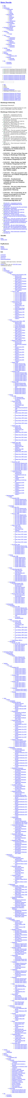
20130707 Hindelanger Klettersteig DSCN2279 (14, 79)
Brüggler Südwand (16, 702)
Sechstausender (9, 22)
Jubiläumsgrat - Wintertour (18, 885)
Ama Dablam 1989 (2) (17, 640)
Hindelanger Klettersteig (9, 89)
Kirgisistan (11, 17)
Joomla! (2, 264)
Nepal (10, 11)
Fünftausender (9, 28)
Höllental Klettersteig (17, 791)
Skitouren (11, 41)
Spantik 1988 (15, 556)
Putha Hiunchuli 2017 (17, 569)
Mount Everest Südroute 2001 (19, 340)
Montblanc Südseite (16, 947)
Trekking (5, 31)
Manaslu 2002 (15, 381)
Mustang (14, 691)
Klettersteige (12, 39)
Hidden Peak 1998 (16, 442)
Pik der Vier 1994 (16, 642)
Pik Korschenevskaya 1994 (18, 593)
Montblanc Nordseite (17, 929)
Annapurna (14, 688)
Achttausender (9, 9)
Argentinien (12, 23)
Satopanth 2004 (15, 498)
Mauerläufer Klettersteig (17, 834)
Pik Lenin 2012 (15, 507)
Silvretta (14, 1013)
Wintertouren (9, 40)
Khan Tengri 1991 (16, 525)
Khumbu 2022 (15, 681)
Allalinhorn (14, 969)
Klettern (8, 36)
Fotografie (5, 53)
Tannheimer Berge (16, 1034)
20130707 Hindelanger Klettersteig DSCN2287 (14, 78)
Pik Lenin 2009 (15, 513)
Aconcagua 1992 (16, 606)
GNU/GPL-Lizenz (17, 264)
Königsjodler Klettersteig (17, 824)
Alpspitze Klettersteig (17, 748)
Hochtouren (9, 44)
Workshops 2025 (13, 55)
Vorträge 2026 (4, 239)
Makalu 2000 (15, 362)
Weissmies (14, 977)
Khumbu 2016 (15, 675)
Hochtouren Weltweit (8, 27)
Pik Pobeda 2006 (16, 544)
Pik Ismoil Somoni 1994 (17, 583)
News (4, 6)
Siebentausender (10, 14)
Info (4, 61)
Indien (10, 15)
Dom (13, 1000)
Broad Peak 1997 (16, 461)
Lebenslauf (8, 62)
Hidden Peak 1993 (16, 425)
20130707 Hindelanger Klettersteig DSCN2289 (14, 75)
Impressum (3, 257)
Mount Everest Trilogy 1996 (18, 321)
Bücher (5, 52)
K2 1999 (14, 396)
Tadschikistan (12, 21)
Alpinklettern (12, 37)
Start (4, 5)
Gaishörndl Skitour (16, 857)
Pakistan (11, 13)
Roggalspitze (15, 711)
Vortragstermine (4, 249)
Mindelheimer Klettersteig (18, 840)
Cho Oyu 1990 (15, 291)
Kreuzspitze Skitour (16, 866)
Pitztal (13, 1021)
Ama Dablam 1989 (16, 620)
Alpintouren (12, 46)
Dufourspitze (15, 955)
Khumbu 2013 (15, 667)
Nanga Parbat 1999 (16, 401)
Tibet (10, 10)
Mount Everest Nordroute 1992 (19, 274)
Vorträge (5, 48)
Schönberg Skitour (16, 875)
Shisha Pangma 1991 (17, 301)
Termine (8, 49)
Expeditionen (6, 8)
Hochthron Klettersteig (17, 784)
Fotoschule (11, 58)
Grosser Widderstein (16, 1007)
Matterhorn (14, 942)
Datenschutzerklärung (5, 259)
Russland (11, 30)
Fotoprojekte (12, 59)
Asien (7, 32)
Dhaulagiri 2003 (15, 371)
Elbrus (13, 655)
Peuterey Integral (16, 920)
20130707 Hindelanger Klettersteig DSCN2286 (14, 76)
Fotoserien (8, 57)
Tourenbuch (9, 63)
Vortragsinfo (9, 50)
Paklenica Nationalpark (17, 739)
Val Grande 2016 (16, 1043)
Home (2, 238)
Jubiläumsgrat (15, 817)
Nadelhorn (14, 961)
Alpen (4, 35)
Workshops (8, 54)
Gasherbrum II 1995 (16, 471)
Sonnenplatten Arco (16, 720)
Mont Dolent (15, 994)
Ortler (13, 983)
